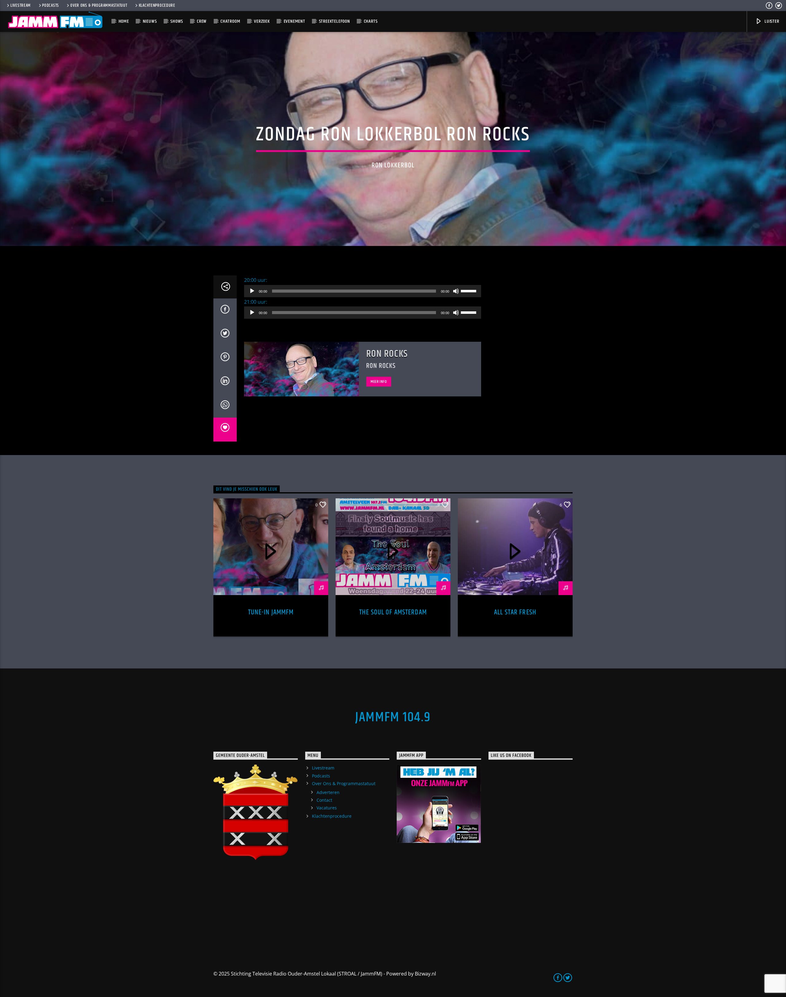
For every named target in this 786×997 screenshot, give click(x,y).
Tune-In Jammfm (271, 612)
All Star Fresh (515, 612)
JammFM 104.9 (393, 717)
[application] (362, 291)
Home (124, 21)
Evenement (294, 21)
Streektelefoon (334, 21)
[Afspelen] (252, 291)
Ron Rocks (387, 353)
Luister (771, 21)
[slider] (469, 290)
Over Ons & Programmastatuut (98, 5)
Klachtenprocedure (157, 5)
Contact (324, 800)
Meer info (379, 382)
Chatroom (230, 21)
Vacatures (327, 808)
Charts (371, 21)
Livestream (20, 5)
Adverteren (328, 792)
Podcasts (50, 5)
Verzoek (262, 21)
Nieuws (150, 21)
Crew (202, 21)
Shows (176, 21)
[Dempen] (456, 291)
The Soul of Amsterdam (393, 612)
